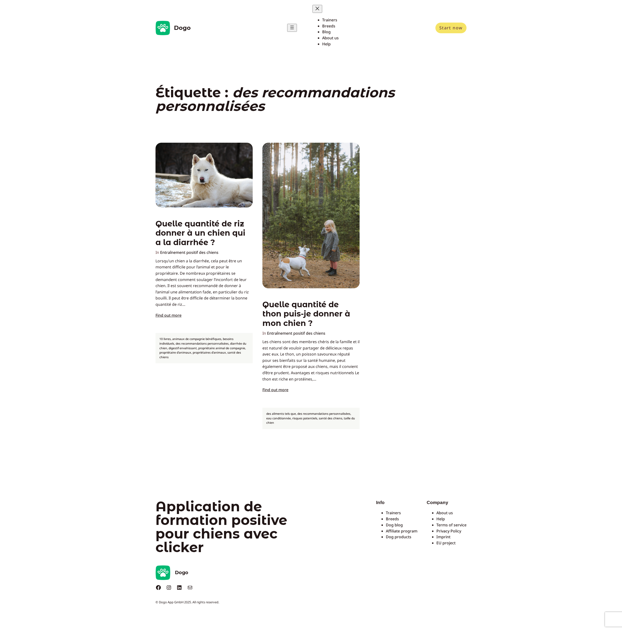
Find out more (168, 315)
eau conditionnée (278, 418)
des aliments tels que (281, 414)
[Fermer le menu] (317, 9)
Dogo (182, 27)
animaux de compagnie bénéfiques (196, 339)
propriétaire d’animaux (175, 352)
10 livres (165, 339)
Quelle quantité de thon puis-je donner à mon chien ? (306, 314)
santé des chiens (330, 418)
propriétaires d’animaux (209, 352)
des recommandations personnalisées (202, 343)
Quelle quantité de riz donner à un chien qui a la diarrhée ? (200, 233)
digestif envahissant (183, 348)
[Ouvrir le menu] (292, 28)
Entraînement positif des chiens (189, 252)
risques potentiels (304, 418)
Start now (451, 28)
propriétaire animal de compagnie (221, 348)
